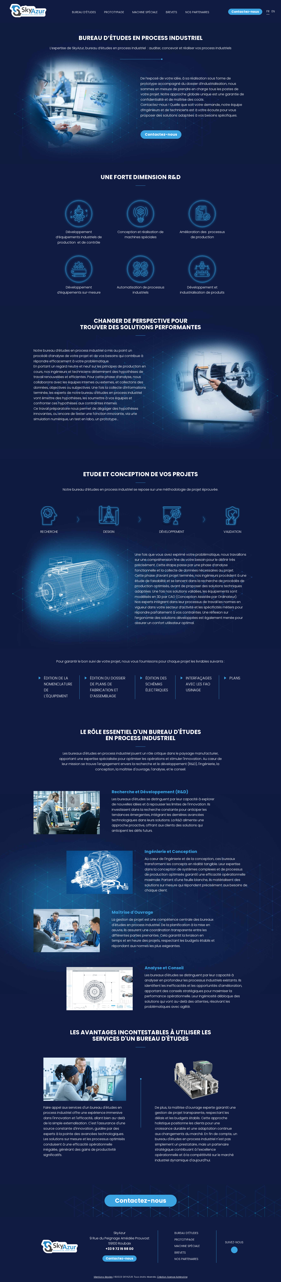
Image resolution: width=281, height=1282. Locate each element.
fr (267, 11)
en (273, 11)
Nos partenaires (197, 12)
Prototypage (114, 12)
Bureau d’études (84, 12)
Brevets (171, 12)
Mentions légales (103, 1277)
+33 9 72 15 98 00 (120, 1248)
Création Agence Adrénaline (172, 1277)
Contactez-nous (245, 11)
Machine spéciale (145, 12)
